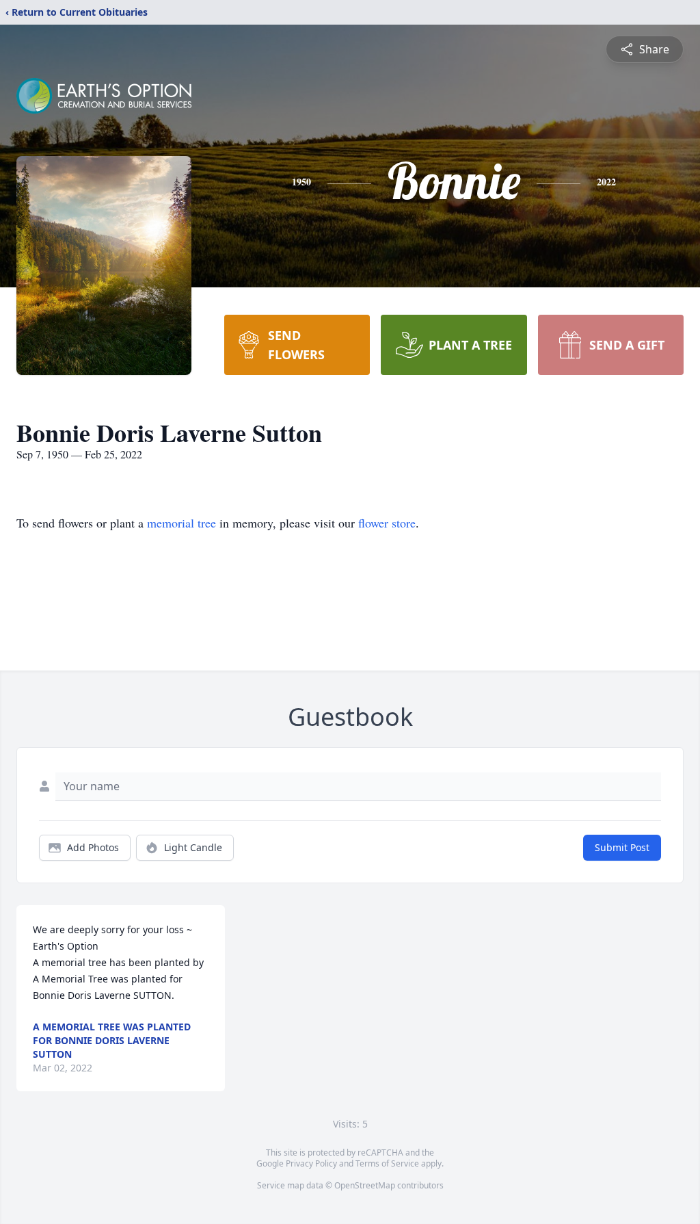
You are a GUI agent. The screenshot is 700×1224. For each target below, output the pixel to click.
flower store (387, 523)
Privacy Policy (311, 1163)
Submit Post (622, 847)
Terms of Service (387, 1163)
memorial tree (181, 523)
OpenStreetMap (364, 1185)
